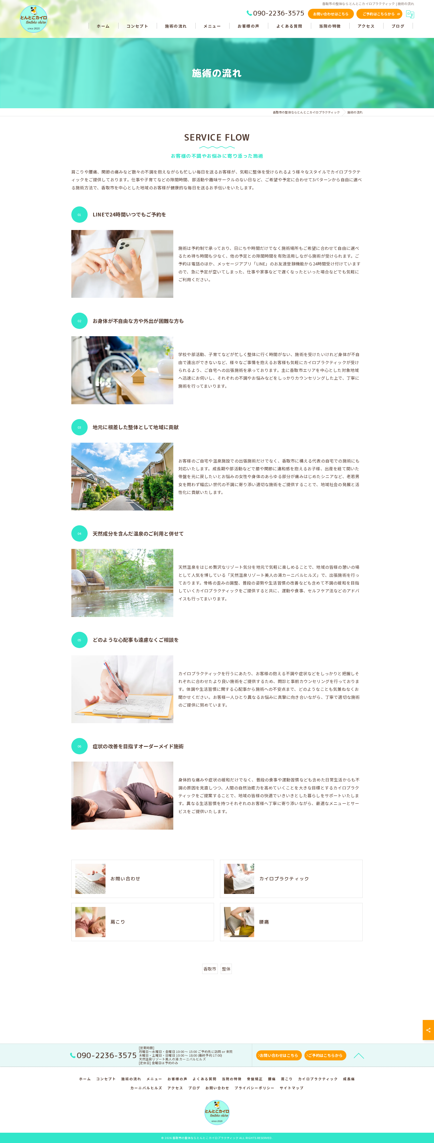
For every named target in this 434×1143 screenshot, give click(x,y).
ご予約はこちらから (379, 13)
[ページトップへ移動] (359, 1055)
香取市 (209, 969)
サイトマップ (292, 1087)
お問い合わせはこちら (331, 13)
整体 (226, 969)
